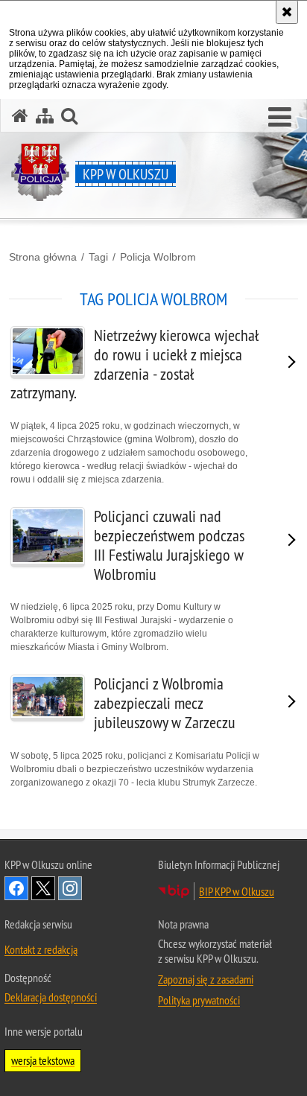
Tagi (98, 257)
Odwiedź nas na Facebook (16, 888)
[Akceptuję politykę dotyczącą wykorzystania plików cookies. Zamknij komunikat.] (287, 12)
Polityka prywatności (199, 1000)
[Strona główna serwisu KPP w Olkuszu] (20, 115)
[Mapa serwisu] (45, 115)
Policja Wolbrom (158, 257)
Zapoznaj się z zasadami (205, 979)
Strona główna (43, 257)
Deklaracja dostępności (50, 997)
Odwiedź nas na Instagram (70, 888)
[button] (279, 117)
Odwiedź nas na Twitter (43, 888)
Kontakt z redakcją (40, 949)
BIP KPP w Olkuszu (236, 891)
